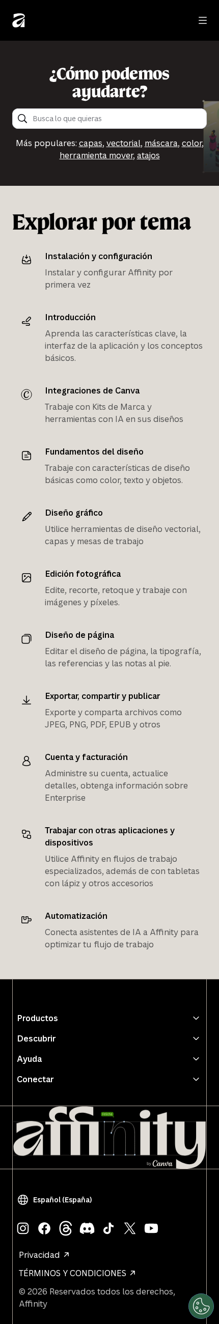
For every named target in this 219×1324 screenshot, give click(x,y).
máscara (161, 143)
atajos (148, 155)
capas (90, 143)
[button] (56, 1200)
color (192, 143)
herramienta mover (96, 155)
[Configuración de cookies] (201, 1306)
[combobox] (116, 118)
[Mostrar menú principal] (203, 20)
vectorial (123, 143)
